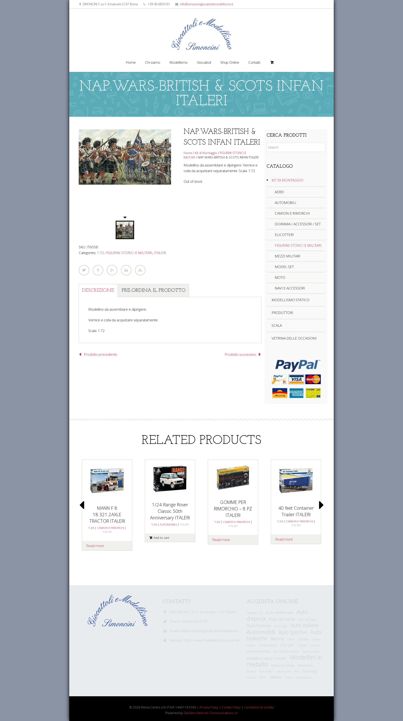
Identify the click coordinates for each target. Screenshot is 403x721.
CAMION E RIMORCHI (292, 213)
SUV (262, 677)
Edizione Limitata (258, 651)
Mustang (251, 671)
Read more (221, 539)
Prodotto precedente (100, 354)
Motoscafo (305, 665)
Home (131, 62)
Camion (303, 639)
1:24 (154, 524)
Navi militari (266, 671)
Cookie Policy (231, 707)
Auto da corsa (282, 619)
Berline (277, 639)
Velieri (288, 677)
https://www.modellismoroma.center (212, 640)
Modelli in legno (311, 651)
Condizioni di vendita (259, 707)
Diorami (314, 645)
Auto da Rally (307, 619)
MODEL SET (284, 266)
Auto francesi (259, 625)
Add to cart (161, 538)
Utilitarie (275, 677)
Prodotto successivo (240, 354)
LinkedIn (126, 270)
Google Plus (112, 270)
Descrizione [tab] (98, 290)
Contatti (254, 62)
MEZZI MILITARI (287, 256)
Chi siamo (152, 62)
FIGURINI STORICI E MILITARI (129, 252)
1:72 (100, 252)
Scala (277, 325)
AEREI (279, 191)
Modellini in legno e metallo (267, 658)
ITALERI (160, 252)
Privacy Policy (209, 707)
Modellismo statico (290, 299)
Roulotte (251, 677)
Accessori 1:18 (254, 613)
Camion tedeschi (267, 645)
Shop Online (229, 62)
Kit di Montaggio (206, 153)
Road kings (309, 671)
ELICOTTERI (284, 234)
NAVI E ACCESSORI (290, 288)
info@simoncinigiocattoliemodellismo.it (206, 4)
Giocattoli (204, 62)
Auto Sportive (293, 632)
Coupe (302, 645)
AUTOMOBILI (285, 202)
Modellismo (178, 62)
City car (287, 645)
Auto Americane (279, 612)
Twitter (84, 270)
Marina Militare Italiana (286, 651)
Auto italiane (305, 625)
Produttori (282, 312)
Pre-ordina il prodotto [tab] (154, 290)
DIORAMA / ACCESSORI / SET (298, 224)
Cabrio (291, 639)
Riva (296, 671)
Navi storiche (283, 671)
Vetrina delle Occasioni (294, 338)
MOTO (280, 277)
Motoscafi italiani (282, 665)
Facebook (98, 270)
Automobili (261, 632)
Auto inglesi (281, 626)
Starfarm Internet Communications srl (210, 713)
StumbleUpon (140, 270)
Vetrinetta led (303, 677)
